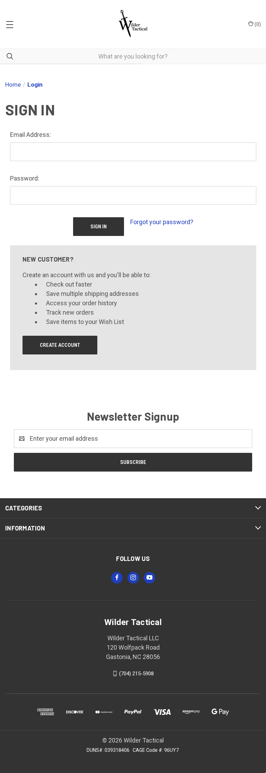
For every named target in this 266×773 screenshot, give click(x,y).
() (257, 24)
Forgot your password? (161, 222)
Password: (24, 178)
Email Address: (30, 134)
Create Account (60, 345)
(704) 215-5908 (136, 673)
